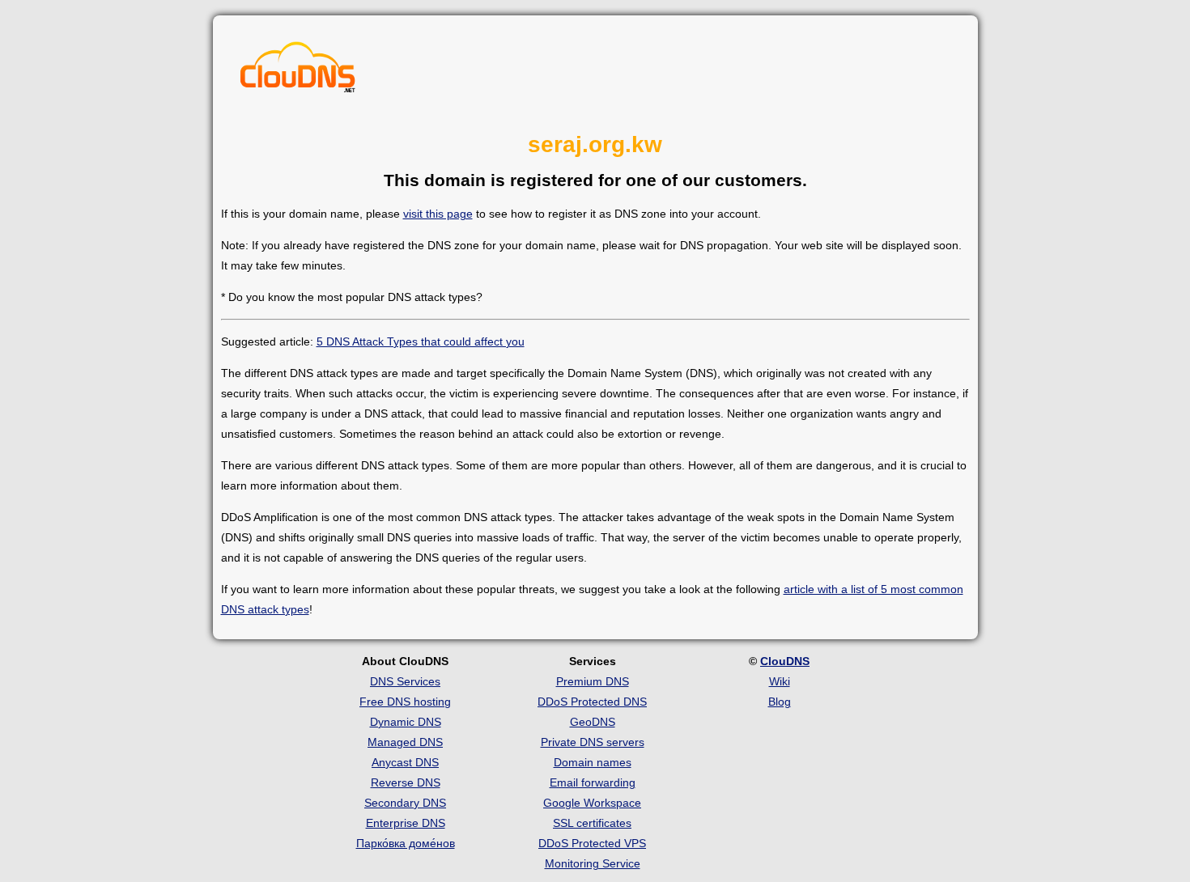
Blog (779, 701)
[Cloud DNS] (298, 71)
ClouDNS (785, 661)
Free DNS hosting (405, 701)
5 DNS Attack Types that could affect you (421, 341)
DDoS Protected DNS (592, 701)
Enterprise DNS (405, 822)
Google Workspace (592, 802)
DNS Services (405, 681)
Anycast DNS (405, 762)
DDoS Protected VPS (592, 843)
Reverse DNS (405, 782)
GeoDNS (592, 721)
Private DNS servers (592, 742)
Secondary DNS (405, 802)
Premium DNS (592, 681)
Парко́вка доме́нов (405, 843)
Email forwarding (592, 782)
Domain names (592, 762)
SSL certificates (592, 822)
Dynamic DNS (405, 721)
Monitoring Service (592, 863)
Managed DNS (405, 742)
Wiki (779, 681)
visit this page (438, 213)
